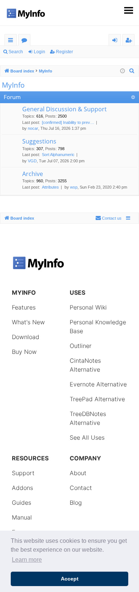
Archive (32, 174)
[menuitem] (132, 71)
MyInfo (13, 85)
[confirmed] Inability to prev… (68, 122)
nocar (33, 128)
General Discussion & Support (64, 109)
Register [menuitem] (130, 41)
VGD (32, 161)
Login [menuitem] (116, 41)
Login (39, 51)
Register (64, 51)
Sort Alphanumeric (58, 154)
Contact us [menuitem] (112, 218)
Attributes (50, 187)
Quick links (12, 41)
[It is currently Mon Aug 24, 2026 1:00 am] (122, 71)
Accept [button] (70, 579)
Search (16, 51)
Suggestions (39, 141)
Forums (25, 41)
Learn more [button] (27, 560)
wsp (73, 187)
